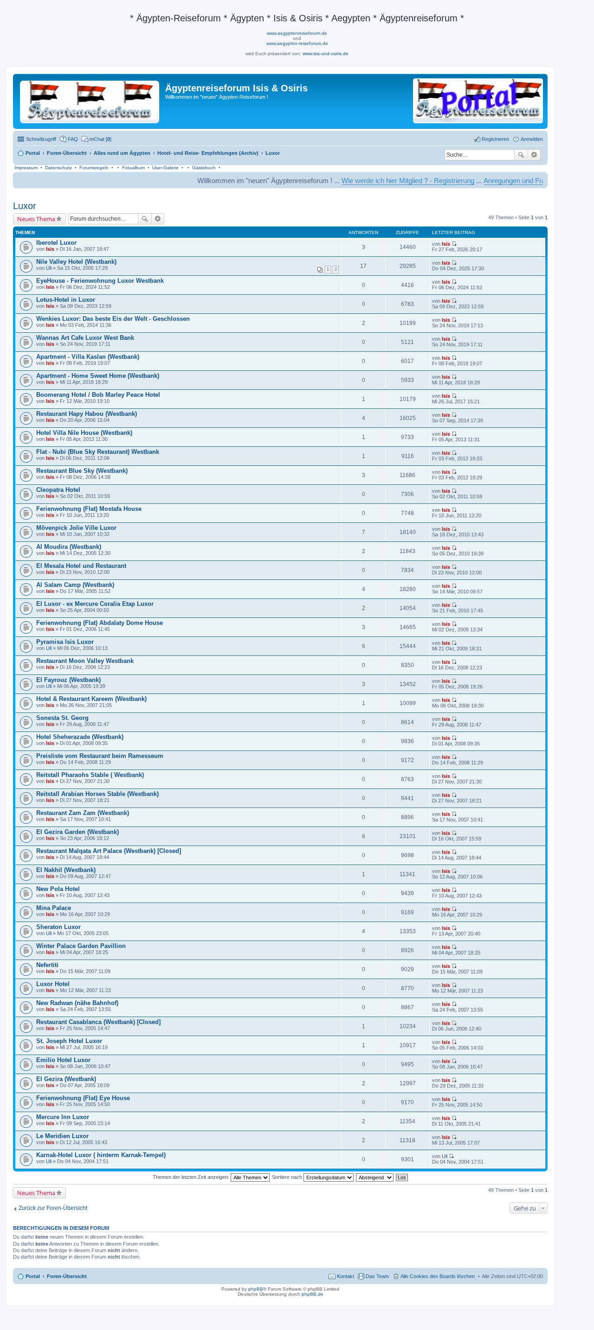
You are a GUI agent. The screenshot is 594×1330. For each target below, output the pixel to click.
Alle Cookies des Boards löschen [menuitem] (437, 1276)
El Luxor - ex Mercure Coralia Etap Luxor (95, 603)
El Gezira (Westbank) (66, 1078)
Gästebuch (204, 167)
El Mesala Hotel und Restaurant (81, 565)
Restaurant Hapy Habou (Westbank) (86, 413)
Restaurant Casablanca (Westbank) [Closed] (98, 1021)
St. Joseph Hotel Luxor (69, 1040)
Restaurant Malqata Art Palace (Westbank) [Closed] (108, 850)
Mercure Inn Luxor (62, 1117)
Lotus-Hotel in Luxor (65, 299)
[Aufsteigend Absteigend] (375, 1177)
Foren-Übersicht (67, 1276)
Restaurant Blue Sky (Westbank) (82, 470)
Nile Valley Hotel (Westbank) (76, 261)
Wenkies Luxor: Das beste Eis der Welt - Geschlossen (113, 318)
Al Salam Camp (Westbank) (75, 584)
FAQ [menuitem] (73, 139)
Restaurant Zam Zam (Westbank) (82, 812)
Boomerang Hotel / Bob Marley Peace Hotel (98, 394)
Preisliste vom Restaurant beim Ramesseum (99, 755)
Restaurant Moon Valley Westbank (85, 660)
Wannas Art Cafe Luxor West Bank (85, 337)
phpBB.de (312, 1294)
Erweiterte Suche (534, 154)
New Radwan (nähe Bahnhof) (77, 1002)
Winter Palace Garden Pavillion (81, 945)
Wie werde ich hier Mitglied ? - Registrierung (379, 181)
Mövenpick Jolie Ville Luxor (76, 527)
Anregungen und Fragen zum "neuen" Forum (522, 181)
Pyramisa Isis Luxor (65, 641)
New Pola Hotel (58, 888)
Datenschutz (58, 167)
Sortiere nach (287, 1177)
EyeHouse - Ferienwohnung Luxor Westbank (100, 280)
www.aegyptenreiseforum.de (297, 33)
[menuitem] (96, 139)
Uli (49, 268)
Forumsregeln (94, 167)
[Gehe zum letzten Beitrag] (454, 244)
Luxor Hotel (53, 983)
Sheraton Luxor (58, 926)
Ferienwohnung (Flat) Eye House (83, 1098)
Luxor (24, 206)
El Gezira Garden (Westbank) (77, 831)
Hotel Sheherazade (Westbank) (79, 736)
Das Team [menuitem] (377, 1276)
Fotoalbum (133, 167)
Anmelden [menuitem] (532, 139)
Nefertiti (47, 964)
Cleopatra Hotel (58, 489)
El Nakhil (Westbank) (66, 869)
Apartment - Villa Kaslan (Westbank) (87, 356)
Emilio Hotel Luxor (63, 1059)
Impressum (26, 167)
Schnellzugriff (41, 139)
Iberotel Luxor (56, 242)
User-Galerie (165, 167)
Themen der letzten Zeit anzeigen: (192, 1177)
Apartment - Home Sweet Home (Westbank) (97, 375)
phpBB (255, 1289)
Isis (50, 249)
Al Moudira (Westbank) (68, 546)
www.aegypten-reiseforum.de (297, 43)
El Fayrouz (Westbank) (68, 679)
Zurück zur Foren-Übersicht (53, 1208)
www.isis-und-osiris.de (326, 53)
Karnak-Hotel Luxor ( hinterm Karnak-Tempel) (101, 1155)
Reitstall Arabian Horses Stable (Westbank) (97, 793)
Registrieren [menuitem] (495, 139)
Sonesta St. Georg (62, 717)
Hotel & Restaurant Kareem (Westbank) (91, 698)
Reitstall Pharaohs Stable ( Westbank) (90, 774)
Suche (521, 154)
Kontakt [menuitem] (345, 1276)
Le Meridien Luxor (62, 1136)
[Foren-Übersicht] (90, 100)
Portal (33, 153)
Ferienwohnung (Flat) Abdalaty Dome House (99, 622)
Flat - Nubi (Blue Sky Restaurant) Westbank (97, 451)
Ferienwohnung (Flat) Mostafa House (89, 508)
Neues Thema (36, 219)
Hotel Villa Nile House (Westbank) (84, 432)
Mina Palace (53, 907)
